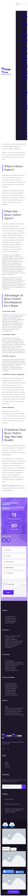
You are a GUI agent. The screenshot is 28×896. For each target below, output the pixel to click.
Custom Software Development (14, 641)
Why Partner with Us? (24, 89)
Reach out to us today (8, 485)
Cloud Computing (10, 669)
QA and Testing (9, 637)
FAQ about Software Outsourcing (14, 714)
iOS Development (10, 693)
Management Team (10, 618)
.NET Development (10, 688)
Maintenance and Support (12, 644)
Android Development (11, 695)
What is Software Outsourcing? (14, 708)
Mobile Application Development (14, 664)
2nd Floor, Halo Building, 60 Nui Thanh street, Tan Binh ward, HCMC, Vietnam (14, 810)
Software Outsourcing (11, 670)
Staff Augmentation (10, 646)
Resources (22, 95)
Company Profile (10, 616)
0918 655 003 (9, 799)
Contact (7, 767)
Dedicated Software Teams (12, 636)
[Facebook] (4, 540)
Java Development (10, 690)
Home (7, 762)
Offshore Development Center (13, 642)
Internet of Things (10, 667)
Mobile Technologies (11, 685)
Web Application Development (14, 662)
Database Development (11, 665)
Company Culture (10, 619)
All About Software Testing (24, 124)
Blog (23, 97)
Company (21, 82)
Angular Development (11, 687)
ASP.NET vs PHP (10, 691)
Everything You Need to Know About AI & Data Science (14, 712)
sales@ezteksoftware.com (12, 804)
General (24, 81)
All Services (8, 647)
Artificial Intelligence (11, 639)
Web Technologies (10, 683)
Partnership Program (11, 621)
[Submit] (24, 787)
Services (21, 11)
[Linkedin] (8, 540)
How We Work (9, 623)
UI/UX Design (24, 44)
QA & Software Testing (24, 19)
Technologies (22, 61)
